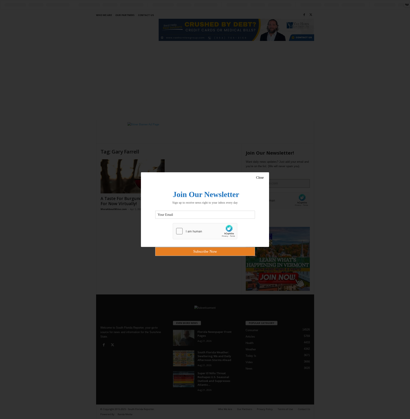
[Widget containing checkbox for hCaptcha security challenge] (205, 231)
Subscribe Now (205, 251)
